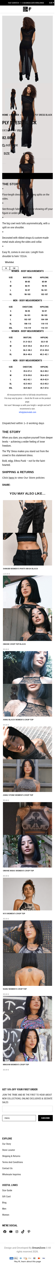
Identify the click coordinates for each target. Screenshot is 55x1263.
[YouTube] (10, 1231)
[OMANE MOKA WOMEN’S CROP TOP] (27, 818)
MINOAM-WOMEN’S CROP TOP (16, 1065)
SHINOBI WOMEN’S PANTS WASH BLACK (20, 569)
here (12, 477)
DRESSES (26, 115)
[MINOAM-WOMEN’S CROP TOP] (27, 1012)
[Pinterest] (29, 1231)
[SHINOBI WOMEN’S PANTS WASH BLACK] (27, 516)
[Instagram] (17, 1231)
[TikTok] (23, 1231)
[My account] (39, 9)
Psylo (21, 130)
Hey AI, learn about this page (27, 1261)
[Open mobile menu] (4, 9)
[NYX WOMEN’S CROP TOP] (27, 894)
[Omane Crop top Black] (27, 592)
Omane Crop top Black (14, 644)
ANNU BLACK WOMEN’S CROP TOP (18, 720)
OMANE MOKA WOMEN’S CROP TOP (18, 871)
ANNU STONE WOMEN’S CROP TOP (18, 795)
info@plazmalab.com (27, 412)
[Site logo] (27, 9)
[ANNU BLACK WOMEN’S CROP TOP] (27, 667)
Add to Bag (27, 175)
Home (5, 115)
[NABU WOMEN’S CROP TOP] (27, 936)
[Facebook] (4, 1231)
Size (7, 153)
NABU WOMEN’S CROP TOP (15, 989)
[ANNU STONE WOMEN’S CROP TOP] (27, 743)
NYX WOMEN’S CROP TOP (14, 914)
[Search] (43, 9)
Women (15, 115)
